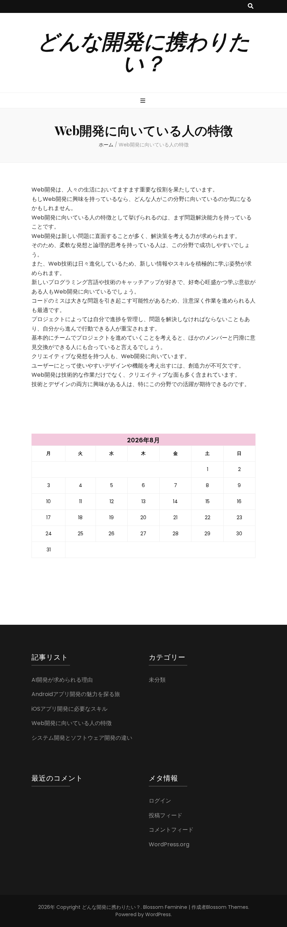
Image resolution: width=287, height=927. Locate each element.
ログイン (160, 801)
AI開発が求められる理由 (62, 680)
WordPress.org (169, 844)
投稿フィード (165, 815)
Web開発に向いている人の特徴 (71, 723)
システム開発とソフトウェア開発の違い (81, 738)
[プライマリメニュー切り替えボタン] (143, 101)
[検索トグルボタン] (250, 6)
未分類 (157, 680)
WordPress (158, 914)
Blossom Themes (227, 907)
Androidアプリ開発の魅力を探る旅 (75, 694)
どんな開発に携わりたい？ (143, 51)
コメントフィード (171, 830)
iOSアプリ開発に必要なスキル (69, 709)
